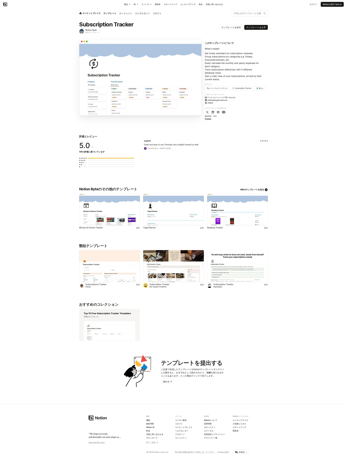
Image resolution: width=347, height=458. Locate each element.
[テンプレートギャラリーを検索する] (264, 13)
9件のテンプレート (92, 32)
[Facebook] (218, 112)
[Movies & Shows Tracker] (109, 209)
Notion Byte (91, 30)
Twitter (210, 103)
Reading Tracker (215, 227)
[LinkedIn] (213, 112)
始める (167, 381)
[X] (207, 112)
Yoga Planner (149, 227)
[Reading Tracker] (237, 209)
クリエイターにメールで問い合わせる (221, 97)
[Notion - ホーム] (5, 4)
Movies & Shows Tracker (91, 227)
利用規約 (208, 119)
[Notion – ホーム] (116, 417)
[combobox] (250, 13)
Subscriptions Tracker (96, 284)
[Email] (223, 112)
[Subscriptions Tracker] (109, 266)
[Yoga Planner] (173, 209)
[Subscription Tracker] (173, 266)
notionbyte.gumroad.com (217, 100)
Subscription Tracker (159, 284)
